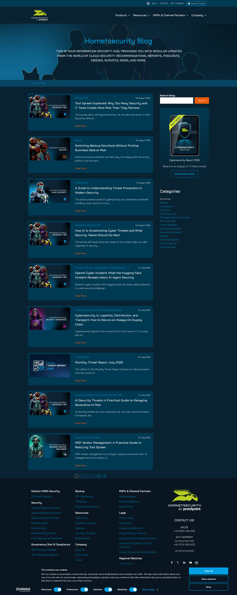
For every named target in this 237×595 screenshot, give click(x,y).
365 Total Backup (84, 496)
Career (78, 559)
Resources (140, 15)
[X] (178, 563)
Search (202, 100)
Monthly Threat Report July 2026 (99, 362)
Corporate (165, 210)
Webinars (79, 528)
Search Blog (167, 95)
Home (34, 83)
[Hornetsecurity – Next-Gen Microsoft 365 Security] (39, 15)
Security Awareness (98, 267)
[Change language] (151, 3)
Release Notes (82, 538)
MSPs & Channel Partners (169, 15)
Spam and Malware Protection (46, 512)
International (81, 554)
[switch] (84, 589)
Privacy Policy (126, 517)
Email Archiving (38, 528)
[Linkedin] (184, 563)
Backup (78, 140)
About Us (80, 549)
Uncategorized (168, 247)
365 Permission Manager (43, 549)
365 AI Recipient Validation (44, 554)
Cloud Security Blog (85, 523)
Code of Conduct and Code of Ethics (137, 552)
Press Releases (168, 224)
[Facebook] (172, 563)
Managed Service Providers (87, 437)
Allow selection (208, 579)
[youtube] (190, 563)
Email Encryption (39, 523)
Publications (81, 517)
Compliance (80, 225)
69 (98, 476)
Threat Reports (82, 357)
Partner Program (127, 496)
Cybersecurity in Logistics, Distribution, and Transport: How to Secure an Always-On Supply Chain (108, 319)
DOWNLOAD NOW (184, 174)
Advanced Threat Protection (45, 517)
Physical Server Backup (87, 506)
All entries (165, 198)
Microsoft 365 (81, 98)
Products (121, 15)
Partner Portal (198, 3)
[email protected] (184, 540)
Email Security (81, 182)
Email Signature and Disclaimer (46, 538)
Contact (164, 3)
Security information (171, 232)
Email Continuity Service (43, 533)
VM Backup (81, 501)
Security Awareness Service (45, 507)
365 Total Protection (41, 496)
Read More (80, 126)
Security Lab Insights (86, 533)
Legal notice (125, 523)
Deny (208, 587)
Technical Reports (117, 267)
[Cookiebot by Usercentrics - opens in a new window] (23, 590)
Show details (148, 589)
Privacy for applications (131, 528)
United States (126, 563)
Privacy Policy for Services (132, 533)
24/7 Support (177, 3)
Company (197, 15)
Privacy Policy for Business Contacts (138, 538)
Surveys (164, 235)
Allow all (208, 571)
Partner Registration (129, 501)
